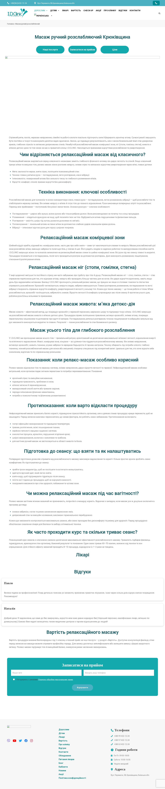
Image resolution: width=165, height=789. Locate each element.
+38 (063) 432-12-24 (19, 3)
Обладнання (65, 755)
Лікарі (65, 10)
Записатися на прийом (82, 49)
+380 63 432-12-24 (122, 744)
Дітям (53, 10)
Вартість (76, 10)
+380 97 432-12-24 (122, 740)
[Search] (157, 9)
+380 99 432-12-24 (122, 736)
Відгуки (123, 10)
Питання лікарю (66, 759)
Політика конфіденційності (72, 778)
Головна (10, 24)
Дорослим (39, 10)
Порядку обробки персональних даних (55, 679)
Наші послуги (50, 49)
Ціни (114, 49)
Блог (61, 763)
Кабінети (63, 767)
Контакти (135, 10)
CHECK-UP (88, 10)
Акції (98, 10)
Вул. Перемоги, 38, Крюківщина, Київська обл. (130, 775)
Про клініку (110, 10)
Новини (62, 770)
